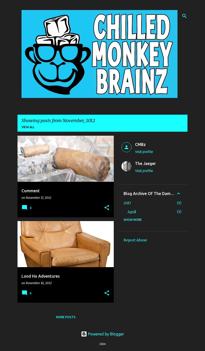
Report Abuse (135, 240)
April (132, 212)
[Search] (185, 16)
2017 (127, 203)
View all (28, 127)
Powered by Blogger (105, 334)
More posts (66, 317)
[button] (107, 208)
